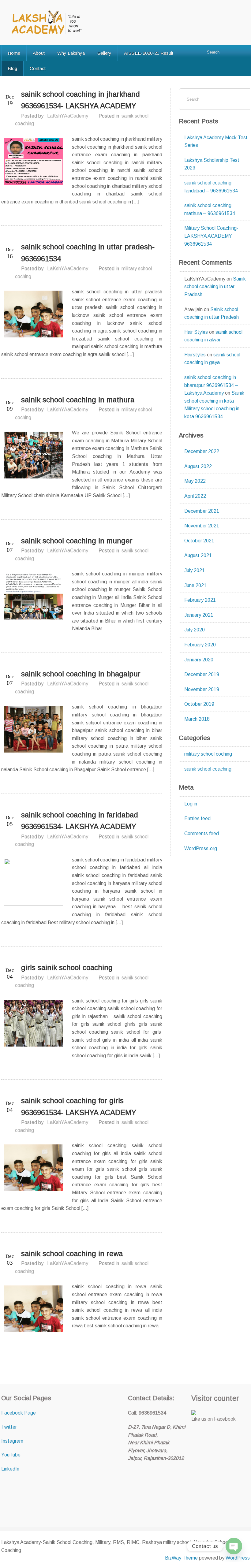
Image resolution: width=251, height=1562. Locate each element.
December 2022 (201, 451)
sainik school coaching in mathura (77, 400)
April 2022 (195, 496)
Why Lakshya (71, 53)
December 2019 (201, 674)
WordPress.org (200, 848)
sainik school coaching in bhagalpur (80, 674)
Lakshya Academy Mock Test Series (216, 141)
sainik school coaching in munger (77, 541)
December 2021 (201, 511)
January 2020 (198, 659)
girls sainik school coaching (67, 967)
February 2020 (200, 644)
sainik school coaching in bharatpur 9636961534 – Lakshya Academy (211, 385)
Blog (12, 68)
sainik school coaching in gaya (212, 358)
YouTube (11, 1454)
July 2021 (194, 570)
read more (149, 216)
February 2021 (200, 600)
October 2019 (199, 704)
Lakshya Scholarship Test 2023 (211, 164)
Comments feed (201, 833)
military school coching (208, 754)
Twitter (9, 1427)
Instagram (12, 1441)
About (39, 53)
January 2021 (198, 615)
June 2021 (195, 585)
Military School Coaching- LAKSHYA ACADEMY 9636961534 (211, 235)
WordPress (238, 1557)
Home (14, 53)
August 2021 (198, 555)
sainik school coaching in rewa (72, 1253)
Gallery (104, 53)
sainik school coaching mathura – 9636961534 (209, 209)
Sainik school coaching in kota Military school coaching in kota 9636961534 (214, 404)
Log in (190, 803)
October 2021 (199, 540)
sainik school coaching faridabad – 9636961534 (211, 186)
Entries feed (197, 818)
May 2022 (195, 481)
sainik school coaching (207, 769)
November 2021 (201, 525)
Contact (38, 68)
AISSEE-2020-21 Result (148, 53)
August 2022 (198, 466)
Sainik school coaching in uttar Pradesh (215, 286)
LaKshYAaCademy (67, 115)
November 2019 (201, 689)
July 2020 (194, 629)
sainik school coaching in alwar (213, 336)
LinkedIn (10, 1468)
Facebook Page (18, 1412)
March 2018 (197, 719)
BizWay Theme (181, 1557)
